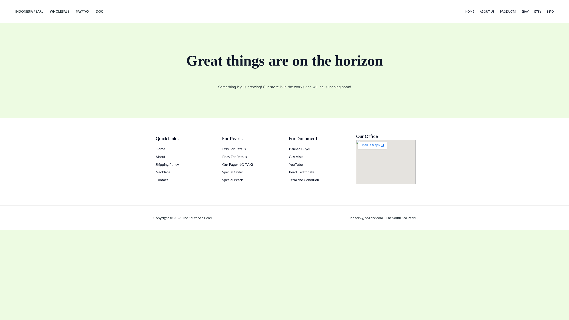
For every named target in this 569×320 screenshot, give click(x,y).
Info (550, 11)
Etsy (537, 11)
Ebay (525, 11)
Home (469, 11)
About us (487, 11)
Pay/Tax (82, 11)
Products (508, 11)
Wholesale (59, 11)
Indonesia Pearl (29, 11)
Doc (99, 11)
